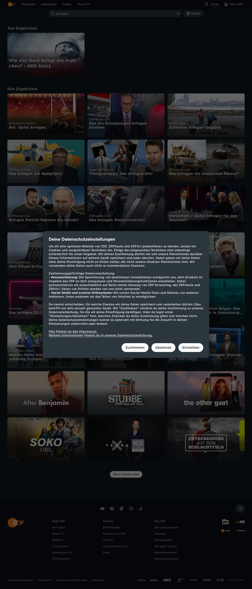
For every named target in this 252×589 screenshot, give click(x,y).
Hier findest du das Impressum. (73, 331)
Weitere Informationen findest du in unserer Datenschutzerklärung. (101, 335)
